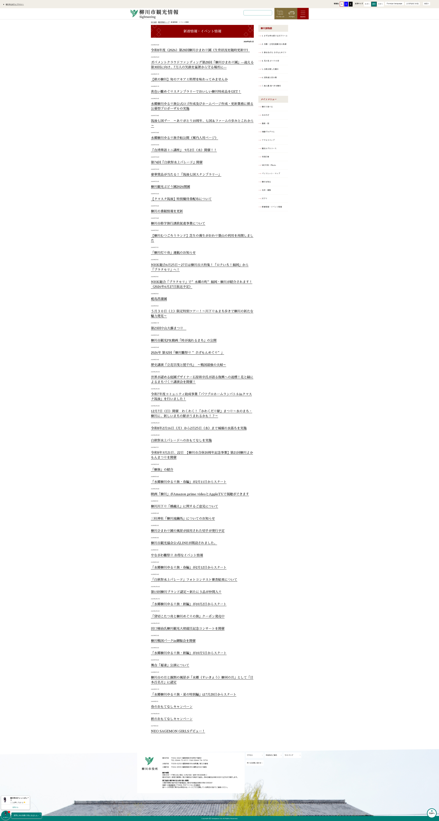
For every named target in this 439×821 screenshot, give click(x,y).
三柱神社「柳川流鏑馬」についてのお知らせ (183, 518)
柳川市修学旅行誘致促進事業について (178, 223)
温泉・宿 (265, 123)
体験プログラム (268, 132)
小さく (367, 4)
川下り (264, 198)
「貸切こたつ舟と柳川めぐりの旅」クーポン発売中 (188, 616)
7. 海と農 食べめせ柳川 (271, 86)
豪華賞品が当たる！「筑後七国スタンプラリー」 (186, 174)
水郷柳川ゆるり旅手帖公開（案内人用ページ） (184, 137)
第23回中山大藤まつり (168, 328)
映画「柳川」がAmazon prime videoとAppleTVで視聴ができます (200, 494)
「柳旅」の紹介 (162, 469)
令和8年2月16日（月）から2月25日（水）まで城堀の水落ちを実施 (199, 428)
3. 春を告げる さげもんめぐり (274, 52)
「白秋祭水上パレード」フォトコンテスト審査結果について (194, 579)
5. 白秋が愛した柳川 (270, 69)
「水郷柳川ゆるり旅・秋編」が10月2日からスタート (188, 604)
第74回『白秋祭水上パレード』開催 (177, 162)
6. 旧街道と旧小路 (269, 77)
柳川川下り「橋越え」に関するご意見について (184, 506)
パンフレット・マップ (271, 173)
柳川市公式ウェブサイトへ (15, 4)
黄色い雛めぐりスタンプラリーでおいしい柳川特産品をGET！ (196, 91)
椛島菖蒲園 (159, 299)
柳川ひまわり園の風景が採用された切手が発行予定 (188, 530)
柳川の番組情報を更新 (167, 211)
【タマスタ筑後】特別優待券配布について (181, 199)
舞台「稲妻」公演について (170, 665)
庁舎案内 (197, 785)
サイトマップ (289, 755)
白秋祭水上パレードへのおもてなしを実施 (181, 440)
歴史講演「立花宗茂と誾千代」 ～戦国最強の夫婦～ (188, 365)
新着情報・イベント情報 (272, 207)
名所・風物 (266, 190)
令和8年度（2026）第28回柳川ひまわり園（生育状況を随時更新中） (200, 50)
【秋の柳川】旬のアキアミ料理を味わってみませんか (189, 79)
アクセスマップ (268, 140)
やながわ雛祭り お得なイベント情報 (177, 555)
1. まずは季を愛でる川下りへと (275, 36)
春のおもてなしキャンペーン (172, 706)
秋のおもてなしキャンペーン (172, 719)
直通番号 (172, 785)
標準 (374, 4)
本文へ (426, 3)
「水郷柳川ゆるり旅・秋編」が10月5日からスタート (189, 653)
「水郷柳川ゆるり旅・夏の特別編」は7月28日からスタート (193, 694)
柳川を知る (266, 182)
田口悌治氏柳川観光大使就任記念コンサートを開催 (188, 628)
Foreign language (394, 3)
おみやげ (265, 115)
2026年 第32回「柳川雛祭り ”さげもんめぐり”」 (187, 352)
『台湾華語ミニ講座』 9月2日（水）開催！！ (184, 150)
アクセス (250, 755)
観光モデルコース (269, 148)
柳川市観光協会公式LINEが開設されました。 (184, 543)
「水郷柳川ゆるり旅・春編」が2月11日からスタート (188, 482)
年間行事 (265, 157)
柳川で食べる (267, 107)
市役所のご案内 (271, 755)
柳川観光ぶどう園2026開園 (170, 186)
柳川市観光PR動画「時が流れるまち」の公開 (184, 340)
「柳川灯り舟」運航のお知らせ (173, 252)
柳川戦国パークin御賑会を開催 (173, 640)
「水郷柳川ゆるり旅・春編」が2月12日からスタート (188, 567)
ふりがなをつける (412, 3)
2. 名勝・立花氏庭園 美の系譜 (274, 44)
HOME (154, 22)
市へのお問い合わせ (254, 763)
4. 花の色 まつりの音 (270, 61)
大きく (380, 4)
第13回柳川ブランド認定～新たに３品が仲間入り (186, 592)
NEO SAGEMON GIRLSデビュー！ (178, 731)
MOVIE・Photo (269, 165)
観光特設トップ (163, 22)
